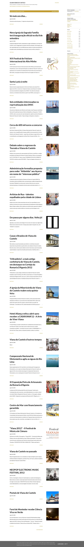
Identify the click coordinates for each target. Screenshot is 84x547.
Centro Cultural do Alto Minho (72, 79)
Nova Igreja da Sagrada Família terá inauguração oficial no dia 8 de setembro (26, 35)
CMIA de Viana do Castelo (71, 67)
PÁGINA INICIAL (26, 6)
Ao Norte (68, 84)
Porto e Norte (69, 61)
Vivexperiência (69, 62)
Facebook (69, 15)
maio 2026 (69, 36)
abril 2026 (69, 38)
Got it (66, 544)
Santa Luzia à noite (18, 81)
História (68, 25)
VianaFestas (69, 63)
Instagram (69, 14)
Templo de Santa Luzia (71, 88)
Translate (77, 11)
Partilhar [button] (12, 24)
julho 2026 (69, 33)
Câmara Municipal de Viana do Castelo (73, 58)
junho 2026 (69, 34)
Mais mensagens (39, 529)
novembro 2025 (70, 46)
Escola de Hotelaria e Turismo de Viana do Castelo (72, 71)
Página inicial (69, 24)
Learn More (61, 544)
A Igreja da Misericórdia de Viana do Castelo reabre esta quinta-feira (25, 290)
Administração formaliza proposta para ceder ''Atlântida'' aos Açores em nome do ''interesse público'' (26, 171)
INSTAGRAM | (13, 6)
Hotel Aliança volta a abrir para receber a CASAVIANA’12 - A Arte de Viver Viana (26, 316)
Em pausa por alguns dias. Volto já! (26, 217)
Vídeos (68, 26)
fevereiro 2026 (69, 41)
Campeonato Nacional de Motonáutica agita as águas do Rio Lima (26, 359)
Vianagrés (69, 87)
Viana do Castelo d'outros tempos (26, 339)
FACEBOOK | (19, 6)
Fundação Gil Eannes (70, 85)
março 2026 (69, 39)
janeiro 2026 (69, 43)
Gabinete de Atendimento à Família (73, 86)
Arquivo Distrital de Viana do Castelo (73, 66)
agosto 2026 (69, 31)
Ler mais (41, 24)
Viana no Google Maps (71, 57)
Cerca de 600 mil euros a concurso (26, 125)
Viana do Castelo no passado (23, 451)
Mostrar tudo (55, 11)
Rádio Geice (69, 59)
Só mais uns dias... (18, 16)
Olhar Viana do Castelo (17, 2)
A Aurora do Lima (70, 60)
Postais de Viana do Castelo (23, 493)
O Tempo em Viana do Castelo (72, 54)
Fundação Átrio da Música (71, 83)
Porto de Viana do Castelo (71, 74)
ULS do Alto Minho (70, 68)
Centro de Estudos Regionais (72, 80)
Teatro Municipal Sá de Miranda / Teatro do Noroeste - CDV (72, 78)
